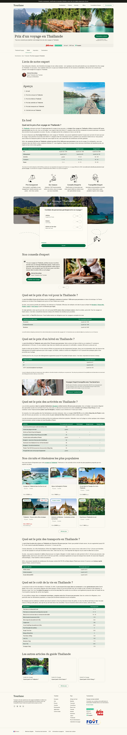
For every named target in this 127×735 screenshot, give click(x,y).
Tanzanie (72, 703)
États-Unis (72, 707)
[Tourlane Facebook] (14, 706)
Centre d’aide (57, 711)
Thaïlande (26, 55)
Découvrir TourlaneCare (74, 392)
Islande (72, 711)
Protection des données (41, 731)
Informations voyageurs (58, 731)
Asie (23, 55)
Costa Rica (72, 705)
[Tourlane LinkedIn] (20, 706)
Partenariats (57, 707)
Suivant (63, 245)
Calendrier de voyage (75, 721)
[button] (19, 5)
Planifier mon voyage (34, 279)
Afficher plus (64, 531)
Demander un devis (101, 36)
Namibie (72, 701)
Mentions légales (29, 731)
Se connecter (108, 5)
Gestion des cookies (70, 731)
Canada (72, 709)
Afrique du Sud (73, 699)
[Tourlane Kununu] (23, 706)
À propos (56, 699)
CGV (50, 731)
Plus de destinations (75, 719)
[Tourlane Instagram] (17, 706)
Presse (55, 703)
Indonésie (72, 713)
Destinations (18, 55)
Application (56, 709)
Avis (55, 701)
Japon (71, 715)
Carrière (56, 705)
